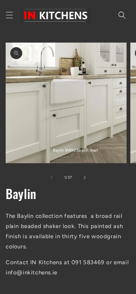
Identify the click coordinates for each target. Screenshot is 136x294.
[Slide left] (51, 177)
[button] (9, 15)
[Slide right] (84, 177)
